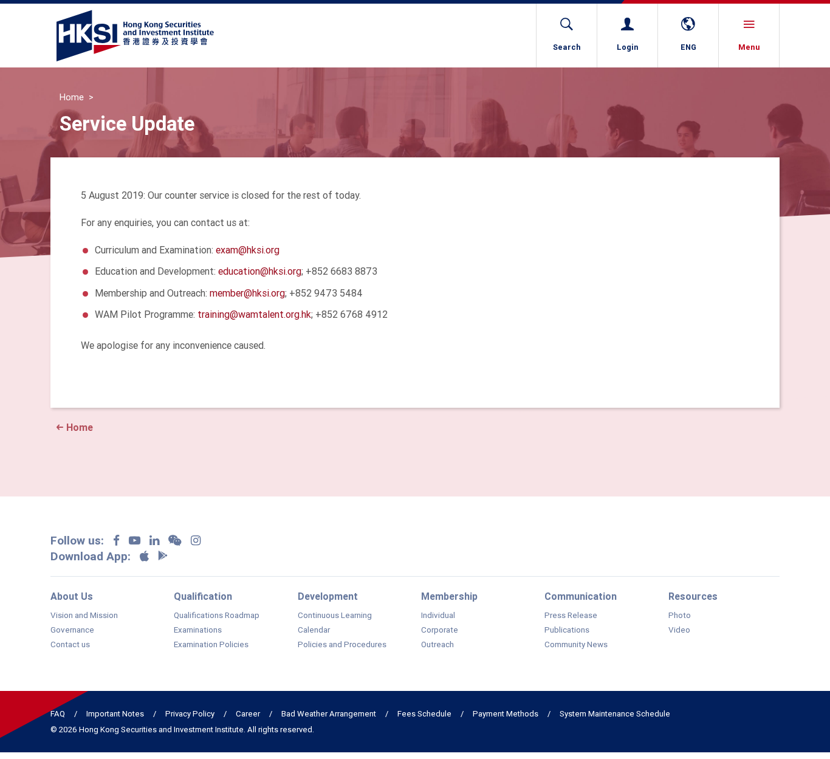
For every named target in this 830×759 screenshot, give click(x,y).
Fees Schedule (424, 714)
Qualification (203, 596)
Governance (72, 630)
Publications (566, 630)
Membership (449, 596)
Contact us (70, 645)
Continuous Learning (335, 615)
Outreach (437, 645)
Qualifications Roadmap (216, 615)
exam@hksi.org (248, 250)
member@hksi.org (247, 293)
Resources (693, 596)
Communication (580, 596)
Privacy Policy (189, 714)
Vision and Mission (84, 615)
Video (679, 630)
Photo (679, 615)
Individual (438, 615)
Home (72, 97)
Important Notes (115, 714)
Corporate (439, 630)
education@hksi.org (259, 271)
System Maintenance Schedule (615, 714)
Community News (576, 645)
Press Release (570, 615)
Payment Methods (505, 714)
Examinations (198, 630)
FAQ (57, 714)
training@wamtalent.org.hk (254, 314)
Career (248, 714)
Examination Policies (211, 645)
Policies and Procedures (342, 645)
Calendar (314, 630)
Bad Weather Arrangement (328, 714)
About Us (71, 596)
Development (328, 596)
